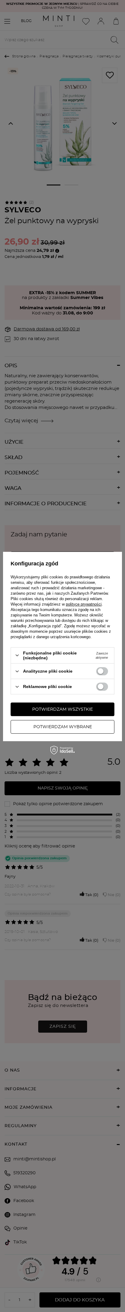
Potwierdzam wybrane (62, 727)
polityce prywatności (84, 604)
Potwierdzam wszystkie (62, 709)
